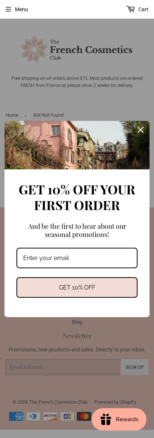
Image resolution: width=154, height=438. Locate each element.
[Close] (141, 130)
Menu (21, 9)
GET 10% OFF (77, 287)
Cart (142, 9)
